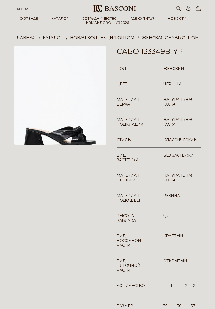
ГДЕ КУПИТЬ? (142, 18)
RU (26, 8)
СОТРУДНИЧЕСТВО (99, 18)
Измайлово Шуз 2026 (107, 22)
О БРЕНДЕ (29, 18)
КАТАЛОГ (59, 18)
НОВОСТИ (177, 18)
